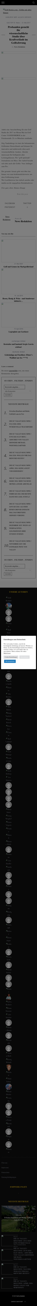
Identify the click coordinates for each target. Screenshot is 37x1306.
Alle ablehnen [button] (24, 657)
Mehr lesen (7, 653)
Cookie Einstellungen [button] (11, 657)
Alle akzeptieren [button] (9, 661)
